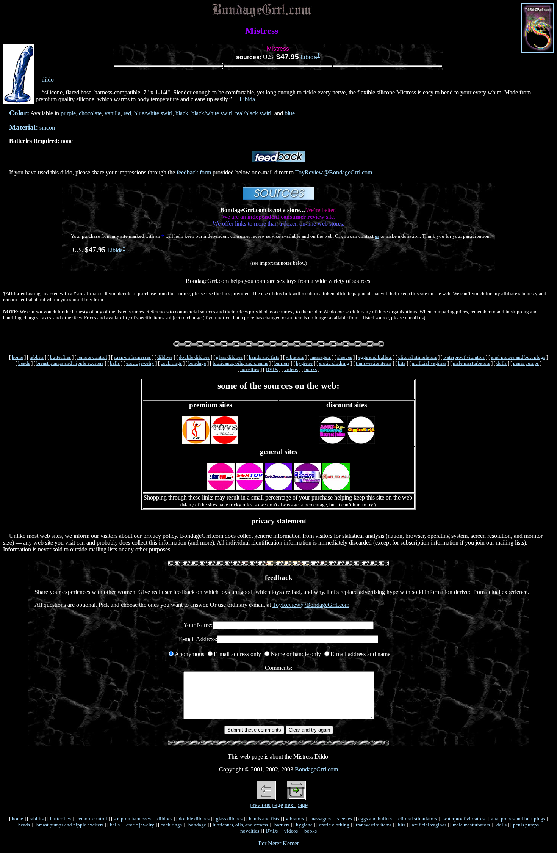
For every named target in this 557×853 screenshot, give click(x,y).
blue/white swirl (153, 113)
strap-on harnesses (132, 357)
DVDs (272, 369)
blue (290, 113)
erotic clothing (334, 363)
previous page (266, 805)
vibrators (295, 357)
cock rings (171, 363)
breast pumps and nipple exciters (69, 363)
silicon (47, 127)
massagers (320, 357)
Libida (308, 57)
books (310, 369)
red (127, 113)
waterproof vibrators (464, 357)
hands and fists (264, 357)
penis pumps (526, 363)
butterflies (60, 357)
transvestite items (373, 363)
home (17, 357)
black (181, 113)
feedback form (194, 172)
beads (24, 363)
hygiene (304, 363)
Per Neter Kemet (278, 843)
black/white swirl (211, 113)
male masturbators (471, 363)
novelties (249, 369)
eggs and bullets (375, 357)
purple (68, 113)
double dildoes (194, 357)
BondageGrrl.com (316, 769)
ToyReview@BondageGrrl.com (333, 172)
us (377, 236)
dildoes (164, 357)
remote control (92, 357)
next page (296, 805)
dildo (48, 79)
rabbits (37, 357)
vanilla (112, 113)
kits (401, 363)
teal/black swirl (253, 113)
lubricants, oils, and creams (240, 363)
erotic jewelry (140, 363)
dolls (501, 363)
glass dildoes (229, 357)
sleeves (344, 357)
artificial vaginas (429, 363)
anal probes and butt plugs (518, 357)
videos (291, 369)
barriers (281, 363)
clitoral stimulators (417, 357)
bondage (197, 363)
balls (115, 363)
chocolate (90, 113)
